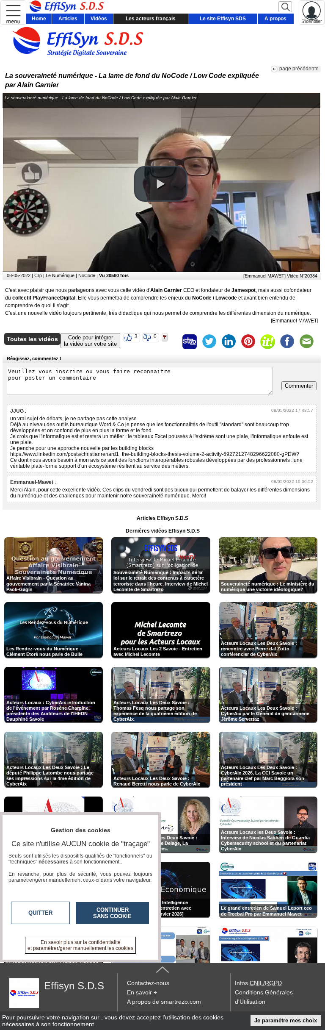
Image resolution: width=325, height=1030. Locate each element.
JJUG (17, 411)
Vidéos (99, 19)
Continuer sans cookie (112, 913)
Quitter (40, 913)
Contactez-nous (148, 983)
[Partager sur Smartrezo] (189, 341)
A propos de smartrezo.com (164, 1001)
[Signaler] (170, 341)
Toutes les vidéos (32, 339)
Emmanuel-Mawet (31, 482)
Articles (67, 19)
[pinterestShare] (248, 341)
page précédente (299, 69)
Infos (258, 983)
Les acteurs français (151, 19)
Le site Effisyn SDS (223, 19)
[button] (160, 184)
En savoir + (142, 992)
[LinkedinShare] (228, 341)
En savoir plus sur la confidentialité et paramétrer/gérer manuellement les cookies (80, 945)
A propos (275, 19)
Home (39, 19)
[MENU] (13, 12)
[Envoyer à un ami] (306, 341)
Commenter (299, 386)
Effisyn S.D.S (74, 985)
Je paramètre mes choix (285, 1020)
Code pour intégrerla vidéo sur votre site (90, 340)
